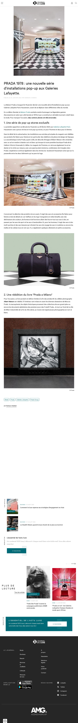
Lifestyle (22, 671)
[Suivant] (73, 564)
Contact (43, 673)
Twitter (62, 687)
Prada (12, 400)
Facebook (63, 695)
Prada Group (34, 400)
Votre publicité (43, 667)
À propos (43, 651)
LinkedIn (63, 683)
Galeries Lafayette (22, 400)
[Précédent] (68, 564)
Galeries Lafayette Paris (61, 127)
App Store (25, 683)
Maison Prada (25, 112)
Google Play (25, 687)
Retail (6, 400)
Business (22, 654)
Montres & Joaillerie (22, 664)
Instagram (63, 691)
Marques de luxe (22, 676)
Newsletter (44, 656)
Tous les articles (19, 592)
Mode (21, 650)
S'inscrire (16, 551)
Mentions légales (44, 661)
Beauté (22, 658)
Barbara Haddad (31, 97)
